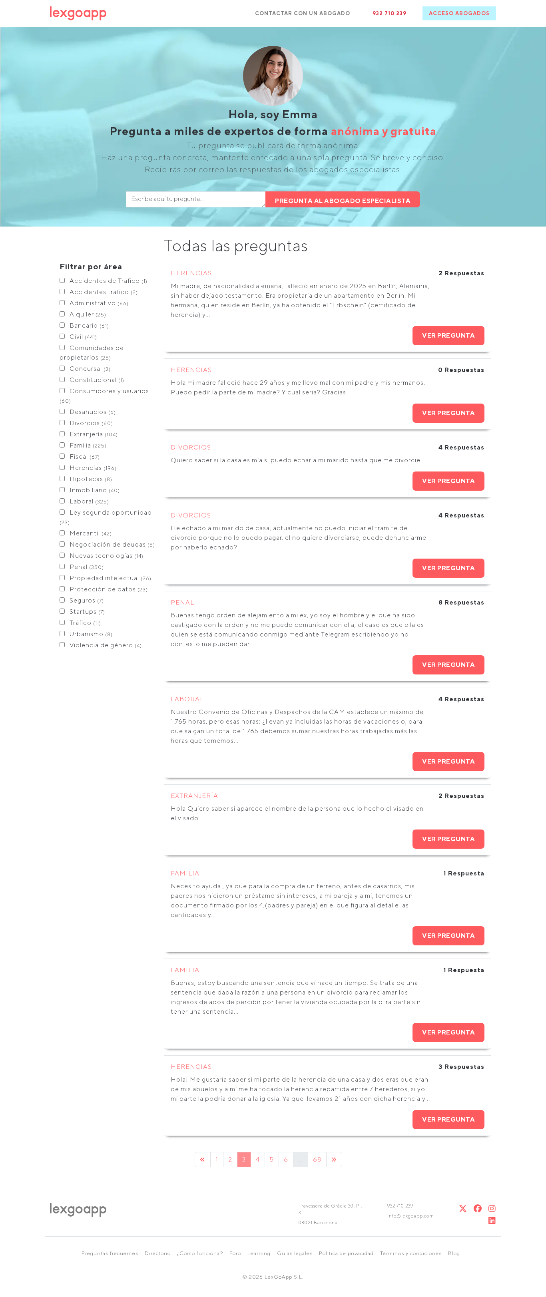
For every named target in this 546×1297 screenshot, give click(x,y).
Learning (259, 1253)
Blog (454, 1253)
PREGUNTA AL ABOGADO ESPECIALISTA (342, 201)
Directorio (158, 1253)
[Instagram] (492, 1208)
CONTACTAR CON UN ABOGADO (302, 13)
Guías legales (295, 1253)
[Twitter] (463, 1208)
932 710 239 (390, 13)
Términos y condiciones (411, 1253)
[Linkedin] (492, 1220)
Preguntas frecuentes (110, 1253)
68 (317, 1159)
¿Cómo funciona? (200, 1253)
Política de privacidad (346, 1253)
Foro (235, 1253)
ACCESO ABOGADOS (459, 13)
